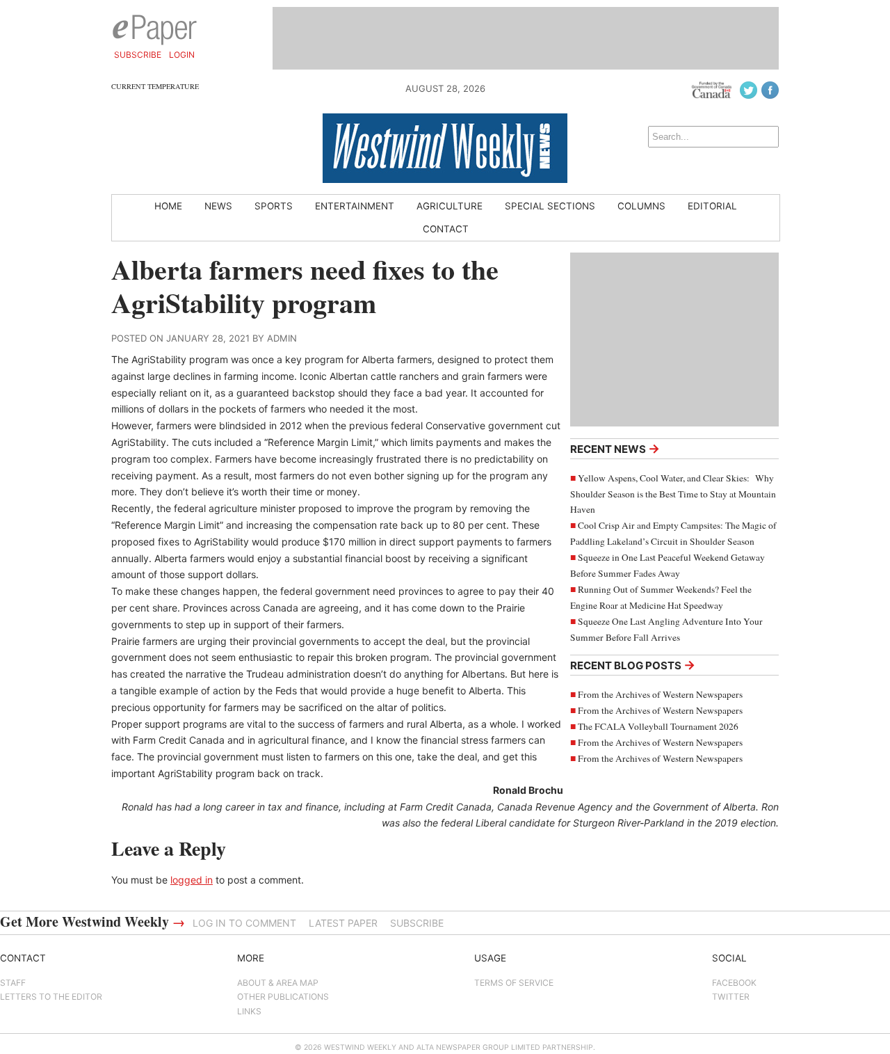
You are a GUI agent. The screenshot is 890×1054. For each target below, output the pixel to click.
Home (168, 205)
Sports (273, 205)
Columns (641, 205)
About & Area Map (277, 982)
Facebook (734, 982)
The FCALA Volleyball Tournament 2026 (658, 726)
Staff (13, 982)
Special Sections (550, 205)
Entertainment (354, 205)
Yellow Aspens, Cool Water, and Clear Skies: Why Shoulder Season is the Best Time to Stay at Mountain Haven (673, 494)
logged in (191, 880)
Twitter (731, 996)
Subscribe (137, 54)
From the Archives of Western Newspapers (660, 694)
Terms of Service (513, 982)
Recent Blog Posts (632, 664)
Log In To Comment (244, 923)
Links (249, 1011)
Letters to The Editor (51, 996)
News (218, 205)
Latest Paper (343, 923)
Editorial (712, 205)
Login (182, 54)
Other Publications (283, 996)
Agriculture (449, 205)
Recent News (615, 448)
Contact (446, 228)
